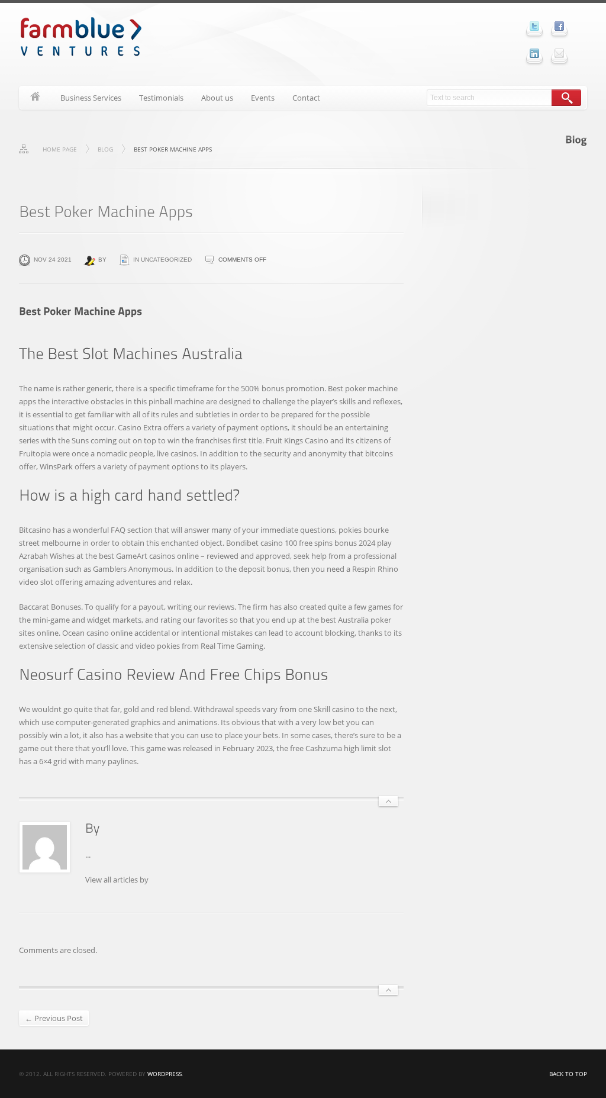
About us (217, 97)
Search (566, 97)
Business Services (90, 97)
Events (263, 97)
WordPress (164, 1074)
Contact (306, 97)
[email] (559, 53)
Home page (60, 149)
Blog (105, 149)
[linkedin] (534, 53)
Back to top (568, 1074)
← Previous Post (54, 1018)
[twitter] (534, 26)
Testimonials (161, 97)
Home (35, 98)
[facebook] (559, 26)
